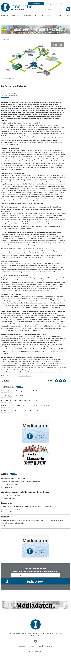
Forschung (15, 15)
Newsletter (36, 4)
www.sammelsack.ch (25, 376)
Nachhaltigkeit (26, 15)
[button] (56, 380)
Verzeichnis (58, 15)
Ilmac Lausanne (6, 503)
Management (39, 15)
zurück (6, 39)
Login (50, 4)
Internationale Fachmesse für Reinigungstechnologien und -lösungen (25, 492)
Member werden (63, 4)
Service (68, 15)
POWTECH (5, 517)
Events (49, 15)
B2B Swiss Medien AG (16, 633)
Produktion (4, 15)
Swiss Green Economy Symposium (13, 478)
